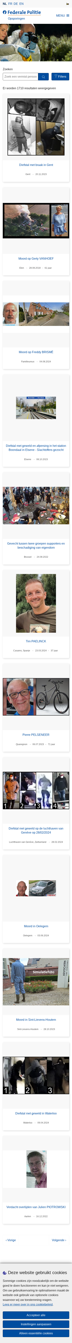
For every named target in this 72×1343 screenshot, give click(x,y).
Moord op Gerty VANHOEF (36, 258)
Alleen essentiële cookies (36, 1333)
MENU (60, 15)
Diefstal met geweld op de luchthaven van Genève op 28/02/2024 (36, 830)
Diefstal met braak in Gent (36, 164)
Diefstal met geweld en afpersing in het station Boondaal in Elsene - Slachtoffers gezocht (36, 447)
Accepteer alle (36, 1315)
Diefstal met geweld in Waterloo (36, 1113)
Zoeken (8, 69)
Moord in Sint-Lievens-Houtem (36, 1019)
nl (5, 3)
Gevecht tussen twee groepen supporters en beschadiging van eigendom (36, 545)
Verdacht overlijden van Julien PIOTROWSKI (36, 1207)
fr (10, 3)
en (21, 3)
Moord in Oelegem (36, 926)
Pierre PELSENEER (36, 734)
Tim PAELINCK (36, 641)
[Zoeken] (43, 77)
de (16, 3)
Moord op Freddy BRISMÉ (36, 352)
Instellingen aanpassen (36, 1324)
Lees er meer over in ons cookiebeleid (28, 1304)
